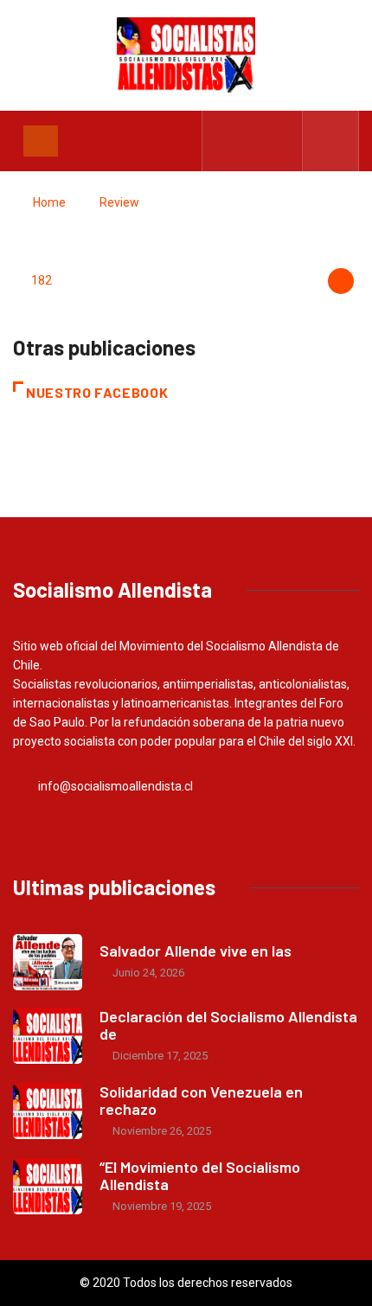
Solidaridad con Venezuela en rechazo (201, 1100)
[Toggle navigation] (40, 141)
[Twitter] (253, 141)
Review (119, 202)
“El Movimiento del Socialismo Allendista (199, 1175)
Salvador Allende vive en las (195, 950)
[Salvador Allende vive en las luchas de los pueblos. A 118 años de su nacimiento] (47, 962)
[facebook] (226, 141)
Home (49, 202)
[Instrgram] (280, 141)
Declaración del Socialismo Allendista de (228, 1025)
